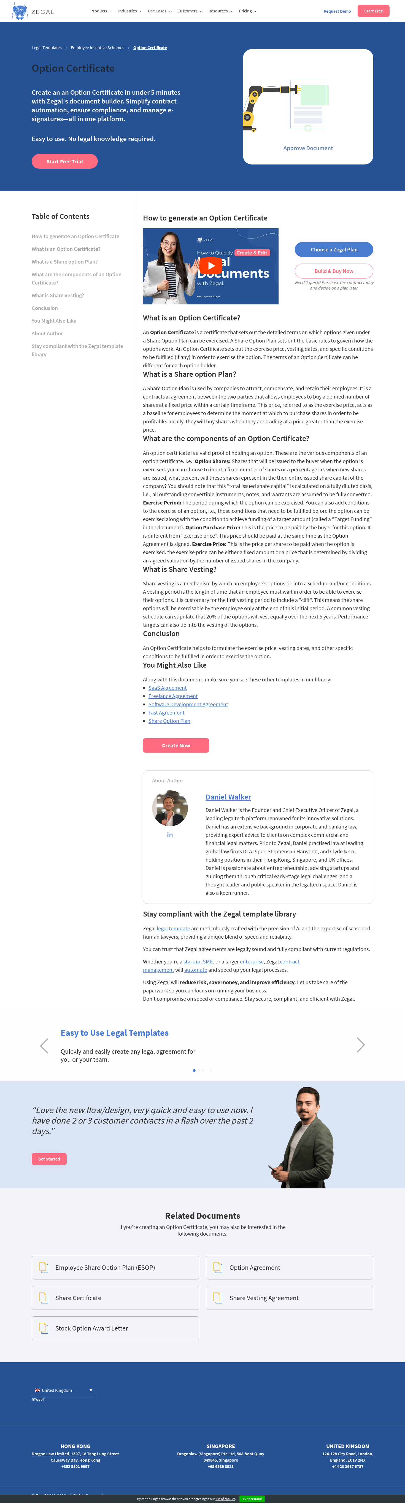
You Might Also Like (54, 320)
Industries (127, 11)
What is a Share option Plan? (65, 261)
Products (98, 11)
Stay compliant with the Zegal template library (77, 350)
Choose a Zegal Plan (334, 249)
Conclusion (45, 307)
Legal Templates (47, 47)
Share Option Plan (169, 720)
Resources (218, 11)
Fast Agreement (166, 712)
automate (195, 969)
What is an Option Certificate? (66, 248)
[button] (194, 1070)
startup (191, 961)
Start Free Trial (65, 161)
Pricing (245, 11)
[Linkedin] (170, 835)
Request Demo (337, 11)
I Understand (252, 1499)
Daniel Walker (228, 797)
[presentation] (44, 1045)
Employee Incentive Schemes (97, 47)
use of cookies (225, 1499)
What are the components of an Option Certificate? (76, 278)
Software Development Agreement (188, 704)
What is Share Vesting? (58, 295)
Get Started (49, 1159)
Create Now (176, 745)
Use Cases (157, 11)
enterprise (252, 961)
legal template (173, 928)
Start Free (373, 11)
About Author (47, 333)
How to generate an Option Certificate (75, 236)
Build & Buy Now (334, 270)
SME (208, 961)
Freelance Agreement (173, 695)
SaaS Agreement (167, 687)
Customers (187, 11)
